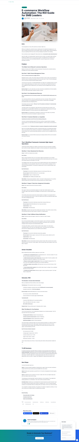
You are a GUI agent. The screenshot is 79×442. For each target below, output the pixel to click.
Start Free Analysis (39, 438)
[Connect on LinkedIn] (29, 423)
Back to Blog (12, 1)
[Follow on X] (27, 423)
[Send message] (74, 437)
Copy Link (52, 413)
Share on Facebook (28, 413)
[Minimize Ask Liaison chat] (77, 440)
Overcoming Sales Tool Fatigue (28, 395)
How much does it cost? (64, 433)
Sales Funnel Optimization (27, 398)
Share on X (36, 413)
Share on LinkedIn (44, 413)
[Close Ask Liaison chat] (74, 421)
